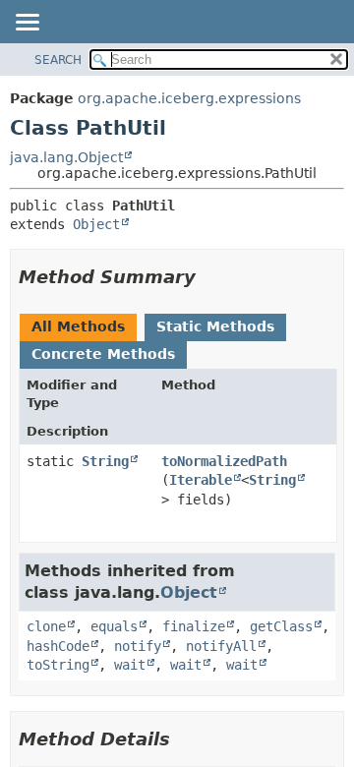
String (105, 461)
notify (137, 646)
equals (114, 626)
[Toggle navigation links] (26, 23)
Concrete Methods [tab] (103, 354)
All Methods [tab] (78, 326)
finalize (193, 626)
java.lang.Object (66, 157)
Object (96, 224)
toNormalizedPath (224, 461)
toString (58, 665)
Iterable (200, 480)
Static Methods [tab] (215, 326)
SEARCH (58, 60)
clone (46, 626)
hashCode (58, 646)
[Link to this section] (209, 276)
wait (130, 665)
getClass (281, 626)
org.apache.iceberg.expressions (189, 98)
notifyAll (221, 646)
